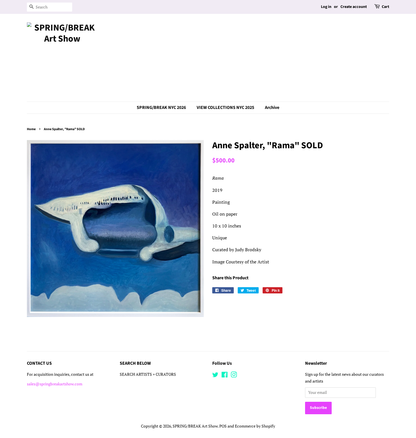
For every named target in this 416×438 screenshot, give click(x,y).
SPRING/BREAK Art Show (195, 426)
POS (223, 426)
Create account (353, 7)
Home (31, 129)
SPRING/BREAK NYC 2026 (161, 107)
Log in (326, 7)
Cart (385, 7)
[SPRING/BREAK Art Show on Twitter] (215, 375)
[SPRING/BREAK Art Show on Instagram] (234, 375)
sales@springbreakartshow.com (54, 384)
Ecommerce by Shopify (255, 426)
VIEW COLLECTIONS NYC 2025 (225, 107)
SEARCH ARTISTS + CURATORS (148, 374)
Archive (272, 107)
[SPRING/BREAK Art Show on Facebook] (224, 375)
